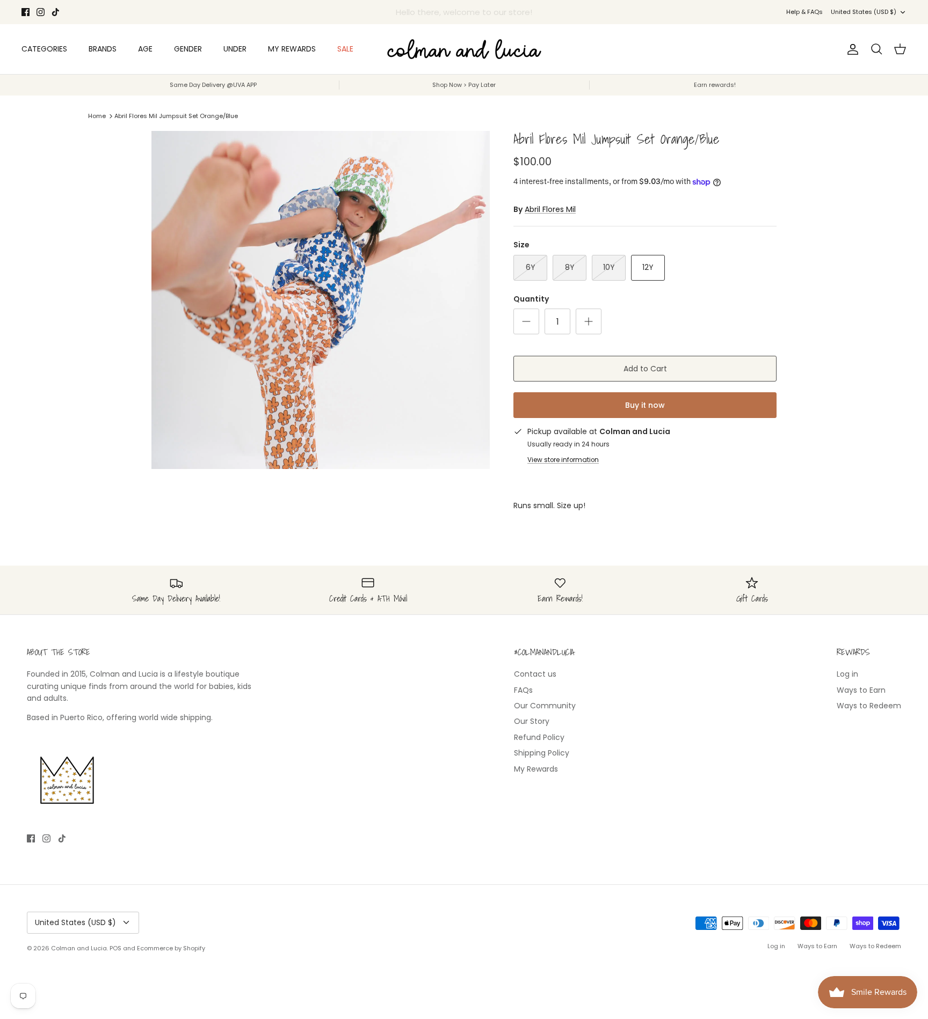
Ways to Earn (861, 690)
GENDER (188, 48)
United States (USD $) (863, 12)
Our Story (531, 721)
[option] (320, 300)
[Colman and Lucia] (464, 49)
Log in (847, 674)
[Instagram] (41, 12)
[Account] (850, 49)
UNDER (235, 48)
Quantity (531, 299)
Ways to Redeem (869, 705)
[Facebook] (25, 12)
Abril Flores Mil (550, 209)
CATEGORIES (44, 48)
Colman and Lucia (79, 948)
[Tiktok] (56, 12)
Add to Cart (645, 368)
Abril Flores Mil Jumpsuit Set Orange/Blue (176, 116)
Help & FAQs (804, 12)
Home (97, 116)
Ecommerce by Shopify (171, 948)
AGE (145, 48)
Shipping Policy (541, 752)
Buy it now (645, 405)
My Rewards (536, 769)
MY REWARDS (292, 48)
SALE (345, 48)
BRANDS (103, 48)
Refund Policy (539, 737)
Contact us (535, 674)
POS (115, 948)
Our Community (545, 705)
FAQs (523, 690)
